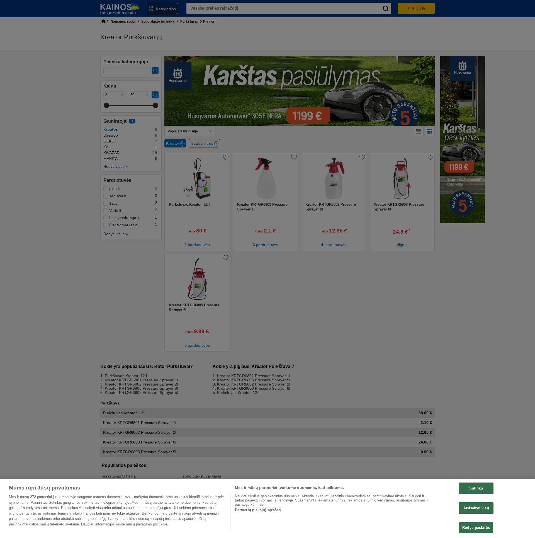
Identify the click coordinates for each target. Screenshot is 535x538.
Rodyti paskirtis (476, 527)
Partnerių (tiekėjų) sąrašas (258, 510)
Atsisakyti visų (476, 508)
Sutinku (476, 488)
